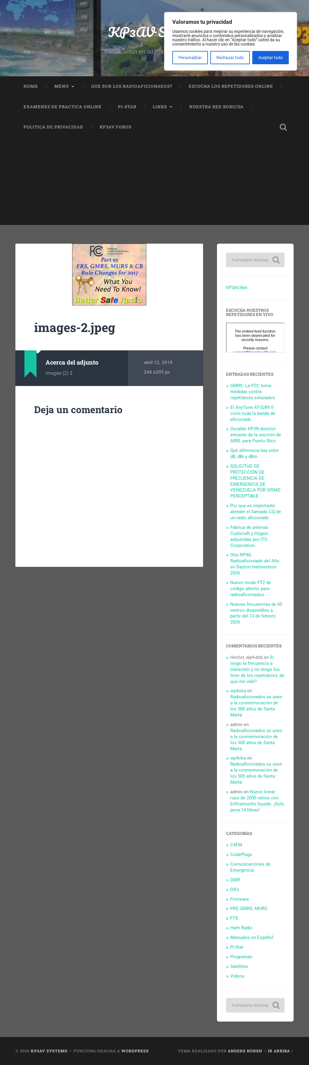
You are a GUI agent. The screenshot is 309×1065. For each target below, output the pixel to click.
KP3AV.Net (236, 287)
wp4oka (238, 691)
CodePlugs (241, 854)
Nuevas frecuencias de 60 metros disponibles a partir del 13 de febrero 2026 (256, 613)
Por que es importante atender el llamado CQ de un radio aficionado (255, 511)
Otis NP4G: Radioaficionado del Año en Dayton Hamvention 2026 (254, 564)
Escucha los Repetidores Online (231, 86)
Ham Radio (241, 928)
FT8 (234, 918)
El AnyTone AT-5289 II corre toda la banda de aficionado (252, 413)
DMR (235, 880)
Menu (61, 86)
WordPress (135, 1050)
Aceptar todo (270, 57)
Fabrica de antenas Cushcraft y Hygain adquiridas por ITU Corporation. (249, 536)
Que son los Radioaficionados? (131, 86)
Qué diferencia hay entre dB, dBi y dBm (254, 453)
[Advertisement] (154, 183)
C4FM (236, 845)
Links (160, 106)
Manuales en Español (251, 937)
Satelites (239, 966)
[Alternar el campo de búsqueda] (283, 127)
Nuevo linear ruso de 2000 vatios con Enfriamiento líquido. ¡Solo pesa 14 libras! (257, 801)
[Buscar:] (255, 260)
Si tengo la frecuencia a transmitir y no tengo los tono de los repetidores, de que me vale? (257, 669)
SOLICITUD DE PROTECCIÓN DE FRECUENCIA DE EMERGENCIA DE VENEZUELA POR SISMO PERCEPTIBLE (255, 481)
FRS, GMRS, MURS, (249, 908)
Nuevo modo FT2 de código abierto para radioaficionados (250, 588)
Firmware (239, 899)
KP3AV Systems (154, 32)
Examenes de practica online (63, 106)
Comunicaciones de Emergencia (250, 867)
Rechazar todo (230, 57)
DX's (234, 889)
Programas (241, 956)
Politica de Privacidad (53, 127)
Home (31, 86)
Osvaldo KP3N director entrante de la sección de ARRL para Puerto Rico (255, 435)
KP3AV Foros (115, 127)
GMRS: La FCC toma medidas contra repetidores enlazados (252, 391)
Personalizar (190, 57)
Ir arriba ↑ (281, 1050)
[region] (230, 41)
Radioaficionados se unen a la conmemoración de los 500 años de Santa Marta (256, 706)
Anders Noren (245, 1050)
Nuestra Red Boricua (216, 106)
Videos (237, 976)
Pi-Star (127, 106)
